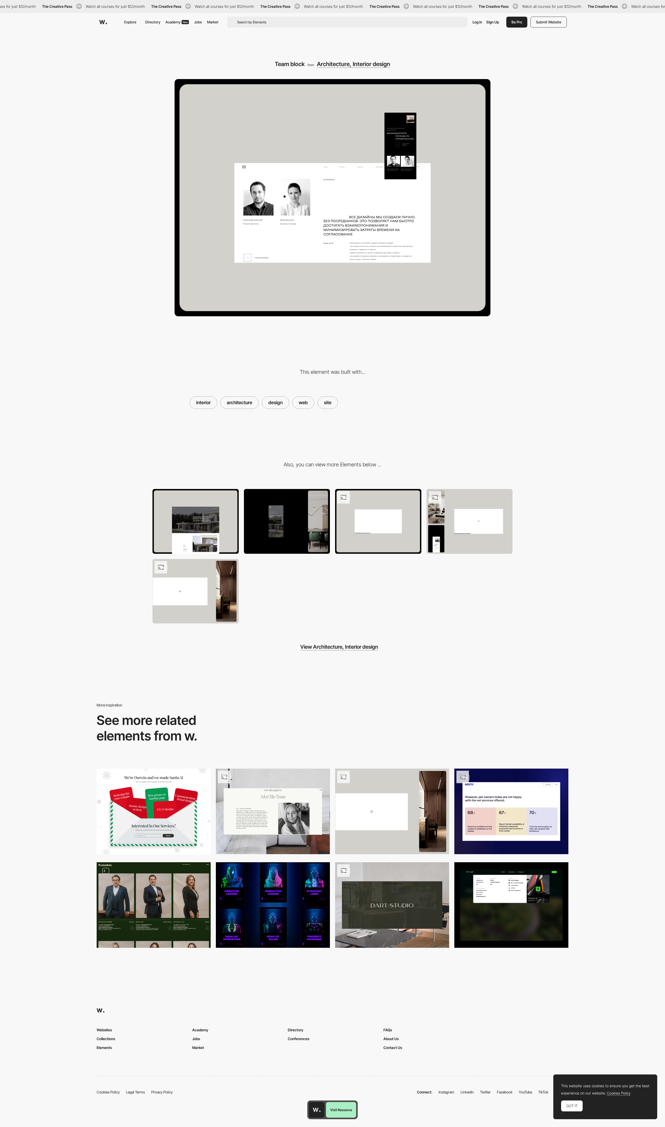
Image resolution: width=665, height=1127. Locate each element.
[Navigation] (511, 905)
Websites (104, 1030)
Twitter (485, 1092)
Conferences (298, 1038)
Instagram (446, 1092)
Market (212, 22)
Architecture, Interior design (353, 64)
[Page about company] (195, 591)
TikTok (543, 1092)
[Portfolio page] (392, 905)
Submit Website (548, 22)
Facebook (505, 1092)
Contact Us (392, 1047)
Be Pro (516, 22)
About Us (391, 1038)
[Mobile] (287, 521)
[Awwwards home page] (316, 1110)
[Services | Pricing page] (378, 521)
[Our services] (154, 811)
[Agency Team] (273, 905)
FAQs (387, 1030)
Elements (104, 1047)
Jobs (198, 22)
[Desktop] (195, 521)
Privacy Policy (162, 1092)
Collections (106, 1038)
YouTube (525, 1092)
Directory (152, 22)
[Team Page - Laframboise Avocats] (154, 905)
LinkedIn (467, 1092)
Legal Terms (135, 1092)
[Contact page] (470, 521)
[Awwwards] (103, 22)
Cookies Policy (108, 1092)
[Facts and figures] (511, 811)
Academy (176, 22)
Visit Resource (341, 1110)
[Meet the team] (273, 811)
